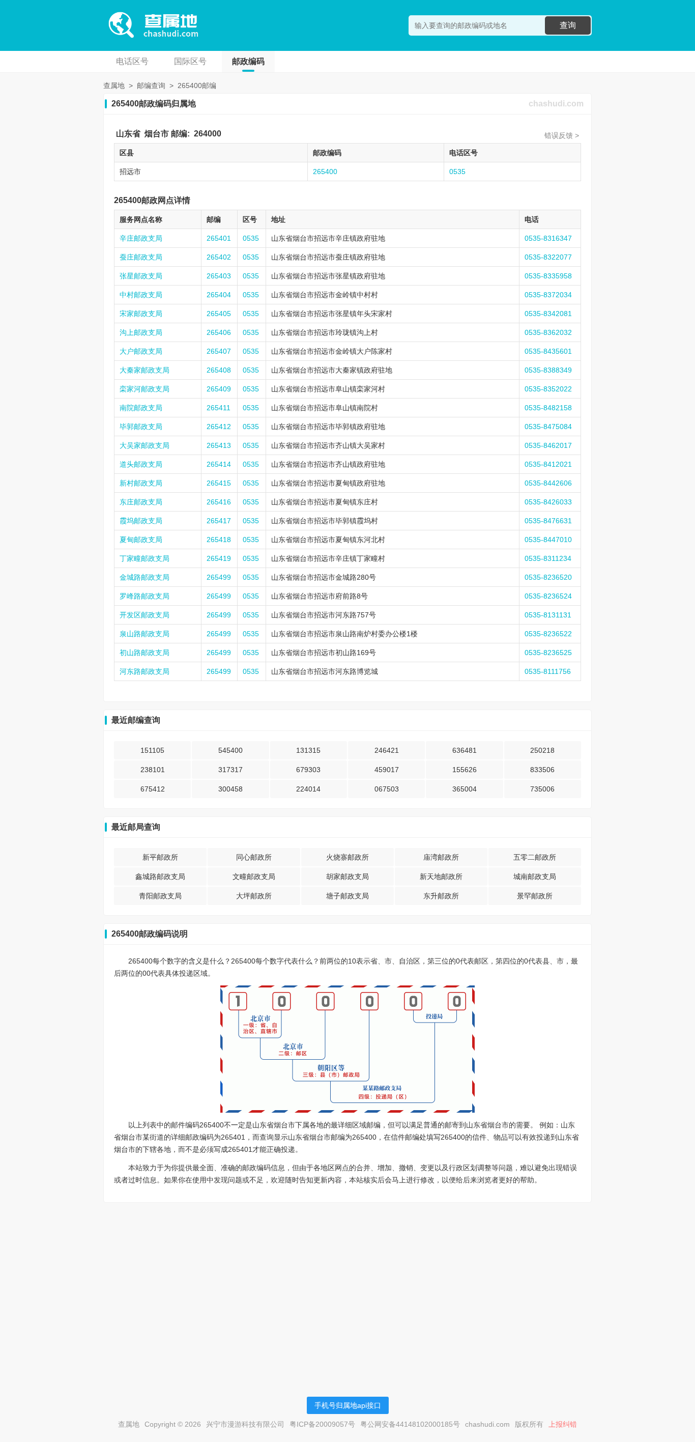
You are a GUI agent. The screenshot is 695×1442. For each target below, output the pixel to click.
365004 (464, 789)
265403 (219, 276)
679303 (308, 770)
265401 (219, 238)
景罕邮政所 (535, 896)
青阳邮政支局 (160, 896)
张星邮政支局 (141, 276)
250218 (542, 750)
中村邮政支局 (141, 295)
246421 (386, 750)
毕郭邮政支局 (141, 426)
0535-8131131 (548, 615)
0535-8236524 (548, 596)
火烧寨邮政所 (347, 857)
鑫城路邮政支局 (160, 876)
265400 (325, 171)
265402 (219, 257)
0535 (457, 171)
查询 (568, 25)
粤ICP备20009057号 (322, 1424)
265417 (219, 521)
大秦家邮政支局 (144, 370)
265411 (218, 408)
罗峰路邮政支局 (144, 596)
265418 (219, 539)
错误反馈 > (561, 135)
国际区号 (190, 61)
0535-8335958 (548, 276)
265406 (219, 332)
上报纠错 (562, 1424)
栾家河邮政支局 (144, 389)
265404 (219, 295)
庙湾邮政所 (441, 857)
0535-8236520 (548, 577)
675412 (152, 789)
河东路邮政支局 (144, 671)
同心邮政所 (254, 857)
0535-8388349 (548, 370)
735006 (542, 789)
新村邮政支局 (141, 483)
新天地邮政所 (441, 876)
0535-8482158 (548, 408)
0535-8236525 (548, 652)
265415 (219, 483)
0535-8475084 (548, 426)
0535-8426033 (548, 502)
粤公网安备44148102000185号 (410, 1424)
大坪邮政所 (254, 896)
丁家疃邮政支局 (144, 558)
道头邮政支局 (141, 464)
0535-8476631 (548, 521)
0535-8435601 (548, 351)
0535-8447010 (548, 539)
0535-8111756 (548, 671)
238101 (152, 770)
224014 (308, 789)
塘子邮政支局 (347, 896)
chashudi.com (556, 103)
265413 (219, 445)
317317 (230, 770)
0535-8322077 (548, 257)
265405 (219, 313)
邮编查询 (151, 85)
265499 (219, 577)
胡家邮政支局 (347, 876)
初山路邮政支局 (144, 652)
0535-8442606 (548, 483)
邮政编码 (248, 61)
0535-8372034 (548, 295)
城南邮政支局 (534, 876)
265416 (219, 502)
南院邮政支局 (141, 408)
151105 (152, 750)
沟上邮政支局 (141, 332)
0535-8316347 (548, 238)
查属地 (114, 85)
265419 (219, 558)
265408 (219, 370)
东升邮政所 (441, 896)
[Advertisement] (347, 1281)
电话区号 (132, 61)
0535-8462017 (548, 445)
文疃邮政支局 (254, 876)
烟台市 (156, 133)
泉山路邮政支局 (144, 634)
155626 (464, 770)
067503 (386, 789)
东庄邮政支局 (141, 502)
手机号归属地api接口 (347, 1405)
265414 (219, 464)
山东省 (128, 133)
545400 (230, 750)
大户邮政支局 (141, 351)
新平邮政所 (160, 857)
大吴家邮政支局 (144, 445)
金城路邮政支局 (144, 577)
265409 (219, 389)
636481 (464, 750)
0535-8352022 (548, 389)
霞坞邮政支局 (141, 521)
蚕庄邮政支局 (141, 257)
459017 (386, 770)
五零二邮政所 (534, 857)
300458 (230, 789)
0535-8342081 (548, 313)
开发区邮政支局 (144, 615)
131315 (308, 750)
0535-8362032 (548, 332)
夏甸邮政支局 (141, 539)
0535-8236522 (548, 634)
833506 (542, 770)
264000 (207, 133)
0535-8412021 (548, 464)
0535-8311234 (548, 558)
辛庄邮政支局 (141, 238)
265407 (219, 351)
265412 (219, 426)
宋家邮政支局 (141, 313)
